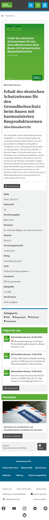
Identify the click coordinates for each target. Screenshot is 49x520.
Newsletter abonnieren (12, 436)
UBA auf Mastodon (11, 388)
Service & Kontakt (24, 488)
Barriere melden (40, 499)
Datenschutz (41, 488)
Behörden (7, 475)
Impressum (7, 488)
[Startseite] (6, 5)
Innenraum (11, 321)
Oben (41, 448)
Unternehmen (40, 467)
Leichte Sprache (39, 494)
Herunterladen (13, 186)
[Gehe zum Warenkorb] (38, 5)
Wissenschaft (26, 467)
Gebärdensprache (12, 499)
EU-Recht (34, 317)
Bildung (19, 475)
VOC (8, 317)
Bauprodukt (20, 317)
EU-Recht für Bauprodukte (15, 271)
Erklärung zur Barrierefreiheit (14, 494)
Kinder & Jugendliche (37, 475)
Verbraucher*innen (10, 467)
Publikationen (10, 16)
